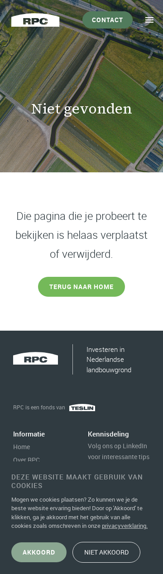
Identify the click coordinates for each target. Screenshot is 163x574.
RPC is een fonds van (39, 407)
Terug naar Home (81, 286)
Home (21, 446)
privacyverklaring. (125, 526)
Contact (107, 19)
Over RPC (26, 459)
